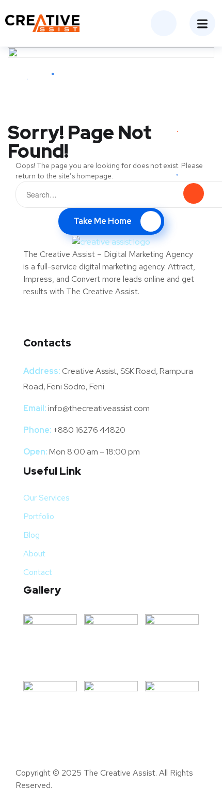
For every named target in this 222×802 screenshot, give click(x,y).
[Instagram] (80, 321)
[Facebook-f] (36, 321)
